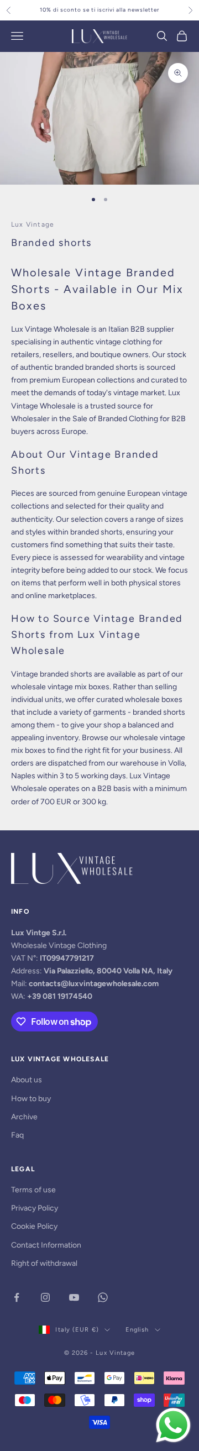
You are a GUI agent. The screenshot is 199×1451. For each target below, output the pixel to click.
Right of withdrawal (44, 1263)
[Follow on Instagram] (45, 1297)
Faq (17, 1135)
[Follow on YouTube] (74, 1297)
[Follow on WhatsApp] (102, 1297)
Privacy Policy (34, 1208)
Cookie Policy (34, 1226)
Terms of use (33, 1190)
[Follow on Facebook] (16, 1297)
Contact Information (46, 1245)
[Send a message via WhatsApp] (173, 1425)
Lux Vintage (32, 224)
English (137, 1329)
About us (26, 1080)
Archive (24, 1117)
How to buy (31, 1098)
